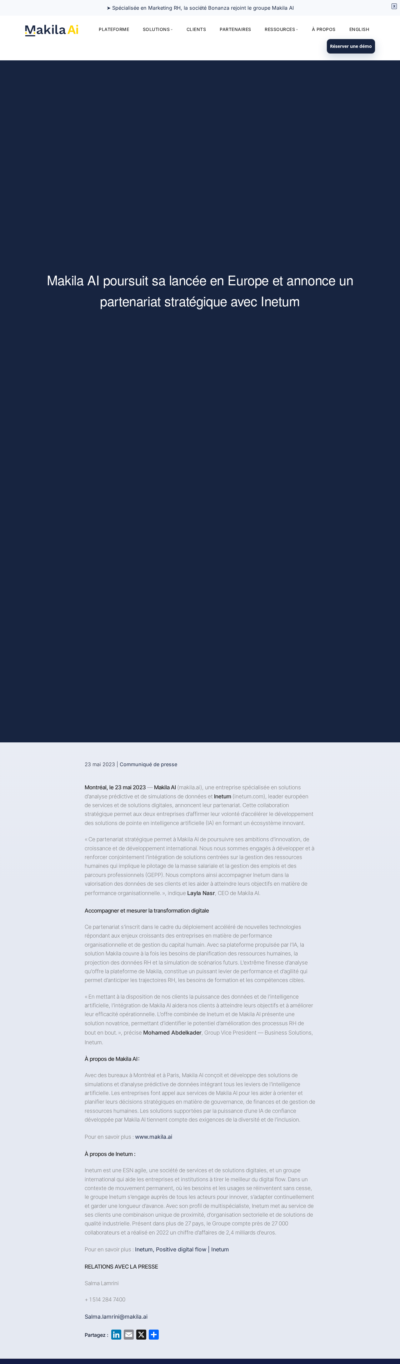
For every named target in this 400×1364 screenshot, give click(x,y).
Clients (196, 29)
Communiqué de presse (148, 764)
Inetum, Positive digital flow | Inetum (182, 1249)
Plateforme (114, 29)
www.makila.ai (153, 1136)
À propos (324, 29)
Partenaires (235, 29)
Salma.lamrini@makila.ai (116, 1316)
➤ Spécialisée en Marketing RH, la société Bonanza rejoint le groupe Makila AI (200, 8)
